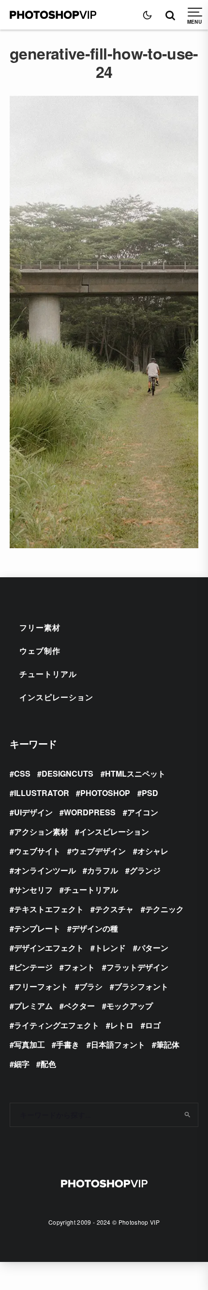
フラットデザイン (137, 967)
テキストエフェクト (49, 909)
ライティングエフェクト (56, 1025)
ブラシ (91, 986)
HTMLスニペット (135, 773)
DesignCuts (67, 773)
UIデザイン (33, 812)
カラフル (102, 870)
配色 (48, 1063)
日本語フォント (118, 1044)
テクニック (164, 909)
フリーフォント (41, 986)
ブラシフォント (141, 986)
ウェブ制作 (39, 650)
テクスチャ (114, 909)
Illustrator (41, 792)
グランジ (145, 870)
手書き (67, 1044)
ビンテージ (33, 967)
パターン (152, 947)
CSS (22, 773)
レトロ (122, 1025)
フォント (79, 967)
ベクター (79, 1005)
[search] (187, 1114)
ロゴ (153, 1025)
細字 (22, 1063)
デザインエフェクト (49, 947)
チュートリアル (48, 673)
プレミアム (33, 1005)
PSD (150, 792)
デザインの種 (95, 928)
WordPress (90, 812)
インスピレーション (56, 697)
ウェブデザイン (99, 850)
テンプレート (37, 928)
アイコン (142, 812)
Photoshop (105, 792)
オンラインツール (45, 870)
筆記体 (167, 1044)
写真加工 (29, 1044)
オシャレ (152, 850)
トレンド (110, 947)
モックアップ (129, 1005)
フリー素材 (39, 627)
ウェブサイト (37, 850)
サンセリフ (33, 889)
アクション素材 (41, 831)
